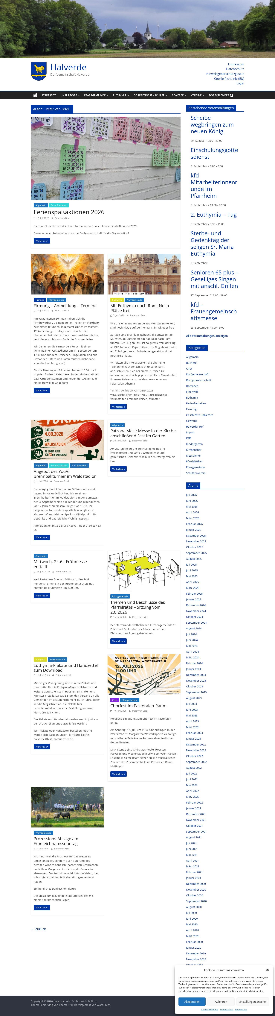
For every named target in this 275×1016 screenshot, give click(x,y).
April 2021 (192, 860)
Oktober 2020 (194, 895)
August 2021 (194, 837)
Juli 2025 (191, 564)
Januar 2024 (193, 669)
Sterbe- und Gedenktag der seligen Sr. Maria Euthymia (212, 243)
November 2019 (196, 959)
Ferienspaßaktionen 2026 (69, 212)
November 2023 (196, 680)
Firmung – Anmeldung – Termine (65, 305)
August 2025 (194, 559)
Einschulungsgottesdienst (214, 153)
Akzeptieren (192, 1001)
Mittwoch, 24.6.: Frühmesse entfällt (60, 564)
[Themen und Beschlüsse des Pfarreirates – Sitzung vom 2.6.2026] (144, 553)
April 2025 (192, 582)
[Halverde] (35, 95)
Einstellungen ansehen (253, 1001)
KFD (188, 438)
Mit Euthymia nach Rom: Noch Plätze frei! (139, 308)
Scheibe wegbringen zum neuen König (212, 124)
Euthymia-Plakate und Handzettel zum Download (66, 667)
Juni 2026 (192, 500)
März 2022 (192, 796)
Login (240, 83)
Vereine (196, 95)
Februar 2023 (194, 733)
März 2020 (192, 936)
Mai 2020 (192, 924)
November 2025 (196, 541)
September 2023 (196, 692)
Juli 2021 (191, 843)
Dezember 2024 (196, 605)
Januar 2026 (193, 529)
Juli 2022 (191, 773)
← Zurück (38, 929)
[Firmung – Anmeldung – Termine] (67, 256)
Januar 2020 (193, 947)
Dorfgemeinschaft (197, 374)
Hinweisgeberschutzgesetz (225, 74)
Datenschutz (226, 1009)
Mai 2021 (192, 854)
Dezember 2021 (196, 814)
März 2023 (192, 727)
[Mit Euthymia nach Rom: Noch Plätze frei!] (144, 256)
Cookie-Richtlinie (209, 1009)
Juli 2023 (191, 704)
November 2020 (196, 889)
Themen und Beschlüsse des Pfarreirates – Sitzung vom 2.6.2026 (137, 607)
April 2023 (192, 721)
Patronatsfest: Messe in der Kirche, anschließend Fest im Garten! (143, 433)
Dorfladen (192, 386)
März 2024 (192, 657)
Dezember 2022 (196, 744)
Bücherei (191, 363)
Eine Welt (192, 392)
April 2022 (192, 791)
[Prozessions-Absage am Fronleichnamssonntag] (67, 789)
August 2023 (194, 698)
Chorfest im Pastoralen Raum (138, 705)
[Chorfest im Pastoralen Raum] (144, 656)
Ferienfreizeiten (59, 205)
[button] (267, 970)
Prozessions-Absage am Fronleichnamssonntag (56, 841)
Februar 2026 (194, 524)
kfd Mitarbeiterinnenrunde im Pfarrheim (214, 185)
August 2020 (194, 907)
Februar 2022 (194, 802)
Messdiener (193, 455)
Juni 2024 (192, 640)
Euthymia (119, 95)
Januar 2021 (193, 878)
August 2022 (194, 767)
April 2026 (192, 512)
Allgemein (41, 205)
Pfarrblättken (194, 461)
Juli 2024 (191, 634)
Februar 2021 (194, 872)
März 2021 (192, 866)
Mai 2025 (192, 576)
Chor (114, 700)
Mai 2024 (192, 646)
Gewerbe (178, 95)
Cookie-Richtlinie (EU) (229, 79)
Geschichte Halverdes (199, 415)
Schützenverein (196, 473)
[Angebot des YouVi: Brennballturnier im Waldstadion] (67, 422)
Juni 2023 (192, 709)
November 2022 (196, 750)
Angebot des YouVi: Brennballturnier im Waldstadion (65, 473)
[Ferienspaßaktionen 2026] (106, 119)
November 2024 (196, 611)
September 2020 (196, 901)
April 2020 (192, 930)
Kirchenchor (193, 450)
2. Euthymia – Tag (214, 214)
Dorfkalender (219, 95)
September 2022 (196, 762)
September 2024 (196, 622)
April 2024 (192, 651)
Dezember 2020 (196, 884)
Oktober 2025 (194, 547)
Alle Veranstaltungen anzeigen (207, 336)
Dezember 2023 (196, 675)
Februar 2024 (194, 663)
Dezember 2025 (196, 535)
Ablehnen (221, 1001)
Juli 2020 (191, 913)
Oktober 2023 (194, 686)
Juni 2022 (192, 779)
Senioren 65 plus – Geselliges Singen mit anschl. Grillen (214, 279)
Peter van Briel (62, 218)
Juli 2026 (191, 495)
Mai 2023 (192, 715)
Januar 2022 (193, 808)
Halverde (68, 67)
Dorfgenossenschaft (149, 95)
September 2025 (196, 553)
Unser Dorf (69, 95)
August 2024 (194, 628)
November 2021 (196, 820)
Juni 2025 (192, 570)
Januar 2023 (193, 738)
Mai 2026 (192, 506)
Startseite (49, 95)
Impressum (241, 1009)
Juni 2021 (192, 849)
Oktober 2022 (194, 756)
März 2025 (192, 588)
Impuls (190, 432)
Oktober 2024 (194, 617)
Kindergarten (194, 444)
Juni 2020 (192, 918)
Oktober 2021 (194, 825)
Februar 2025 (194, 593)
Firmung (40, 299)
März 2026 (192, 518)
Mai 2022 (192, 785)
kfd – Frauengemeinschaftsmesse (214, 311)
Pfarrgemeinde (95, 95)
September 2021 (196, 831)
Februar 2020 (194, 942)
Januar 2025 (193, 599)
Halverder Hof (195, 426)
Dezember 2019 (196, 953)
